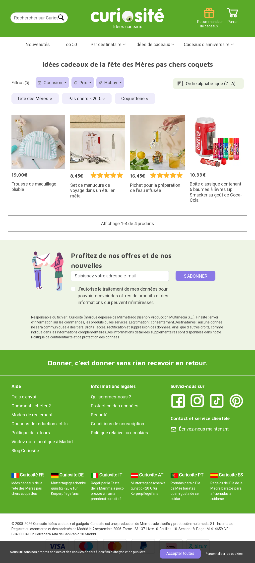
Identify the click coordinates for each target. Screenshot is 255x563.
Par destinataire (106, 44)
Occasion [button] (53, 82)
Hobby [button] (110, 82)
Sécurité (99, 414)
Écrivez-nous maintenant (204, 429)
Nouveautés (38, 44)
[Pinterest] (236, 400)
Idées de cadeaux (152, 44)
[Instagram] (197, 400)
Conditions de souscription (117, 423)
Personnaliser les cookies (224, 554)
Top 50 (70, 44)
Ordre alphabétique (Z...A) (211, 83)
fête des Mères (33, 98)
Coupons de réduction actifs (39, 423)
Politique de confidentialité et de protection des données (75, 337)
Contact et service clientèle (200, 418)
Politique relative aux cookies (119, 432)
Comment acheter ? (31, 405)
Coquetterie (133, 98)
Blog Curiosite (25, 450)
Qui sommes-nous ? (111, 396)
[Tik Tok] (216, 400)
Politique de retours (30, 432)
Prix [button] (83, 82)
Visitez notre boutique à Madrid (42, 441)
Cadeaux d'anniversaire (207, 44)
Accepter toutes (180, 553)
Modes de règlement (32, 414)
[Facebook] (178, 400)
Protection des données (114, 405)
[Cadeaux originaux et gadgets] (127, 14)
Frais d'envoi (23, 396)
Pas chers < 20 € (85, 98)
